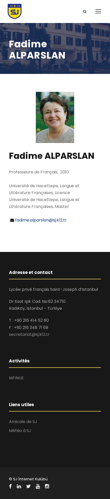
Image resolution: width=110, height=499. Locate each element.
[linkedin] (19, 486)
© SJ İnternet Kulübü (28, 479)
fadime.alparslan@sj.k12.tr (41, 220)
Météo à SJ (20, 431)
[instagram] (47, 486)
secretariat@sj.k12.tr (29, 334)
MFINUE (16, 378)
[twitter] (28, 486)
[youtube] (38, 486)
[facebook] (10, 486)
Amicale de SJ (23, 422)
